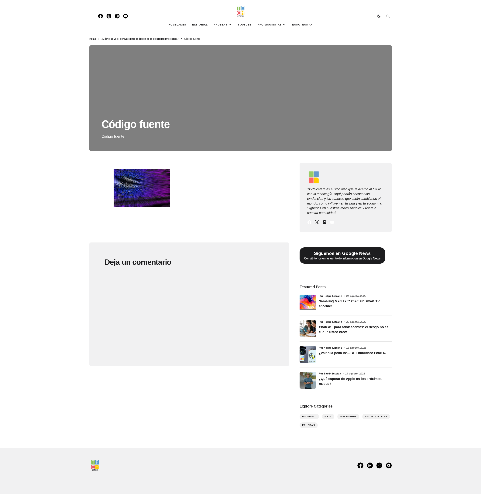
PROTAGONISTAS (376, 416)
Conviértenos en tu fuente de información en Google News (342, 255)
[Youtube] (332, 222)
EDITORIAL (309, 416)
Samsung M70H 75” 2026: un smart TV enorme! (349, 303)
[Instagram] (324, 222)
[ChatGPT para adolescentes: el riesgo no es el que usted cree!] (308, 328)
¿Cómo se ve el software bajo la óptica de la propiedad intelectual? (140, 38)
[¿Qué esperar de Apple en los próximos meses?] (308, 380)
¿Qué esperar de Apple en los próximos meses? (350, 381)
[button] (91, 16)
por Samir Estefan (330, 373)
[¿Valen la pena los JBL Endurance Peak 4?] (308, 354)
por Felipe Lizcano (330, 295)
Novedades (348, 416)
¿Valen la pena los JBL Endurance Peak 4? (353, 353)
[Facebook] (309, 222)
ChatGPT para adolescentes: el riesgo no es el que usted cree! (353, 329)
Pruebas (308, 425)
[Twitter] (317, 222)
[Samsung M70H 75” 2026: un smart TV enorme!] (308, 302)
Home (92, 38)
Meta (328, 416)
